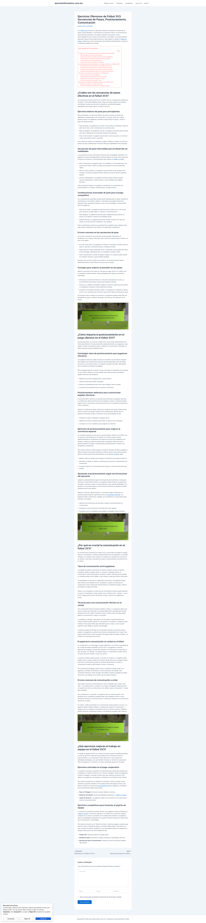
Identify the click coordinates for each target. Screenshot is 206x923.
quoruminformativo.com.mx (69, 3)
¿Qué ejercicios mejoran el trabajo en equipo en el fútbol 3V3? (96, 82)
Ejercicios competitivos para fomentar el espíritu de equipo (94, 85)
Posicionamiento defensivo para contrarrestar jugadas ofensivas (96, 67)
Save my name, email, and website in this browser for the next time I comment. (101, 897)
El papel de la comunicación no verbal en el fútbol (92, 78)
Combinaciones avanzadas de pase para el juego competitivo (95, 58)
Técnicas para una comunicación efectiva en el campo (93, 76)
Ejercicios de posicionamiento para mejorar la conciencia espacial (96, 69)
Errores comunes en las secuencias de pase (91, 60)
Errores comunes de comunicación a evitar (90, 80)
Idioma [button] (146, 3)
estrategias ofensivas (113, 495)
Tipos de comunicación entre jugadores (90, 74)
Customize (11, 919)
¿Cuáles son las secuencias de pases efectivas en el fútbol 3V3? (96, 53)
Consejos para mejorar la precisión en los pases (92, 62)
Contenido (119, 3)
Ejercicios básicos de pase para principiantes (91, 55)
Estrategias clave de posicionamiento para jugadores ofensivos (96, 65)
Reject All (27, 919)
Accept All (43, 919)
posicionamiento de (104, 786)
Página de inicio (109, 3)
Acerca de (139, 3)
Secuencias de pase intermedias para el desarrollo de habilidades (96, 56)
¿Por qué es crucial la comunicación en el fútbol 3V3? (94, 73)
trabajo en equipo (121, 795)
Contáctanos (129, 3)
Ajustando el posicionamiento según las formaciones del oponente (96, 71)
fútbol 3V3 (84, 30)
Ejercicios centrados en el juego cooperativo (91, 84)
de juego (116, 454)
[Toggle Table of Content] (118, 51)
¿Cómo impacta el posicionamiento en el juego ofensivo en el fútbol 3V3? (99, 64)
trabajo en (116, 159)
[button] (149, 3)
